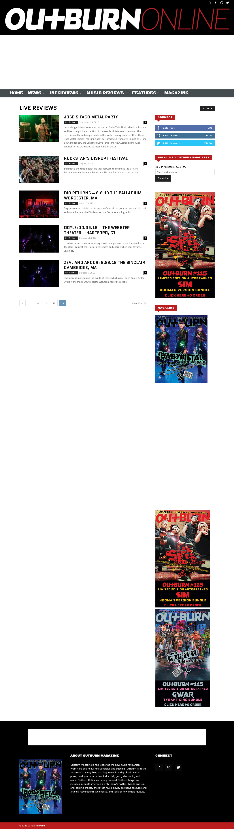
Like (210, 127)
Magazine (176, 93)
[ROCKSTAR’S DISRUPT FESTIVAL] (39, 169)
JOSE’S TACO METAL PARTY (91, 117)
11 (45, 303)
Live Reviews (71, 122)
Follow (207, 135)
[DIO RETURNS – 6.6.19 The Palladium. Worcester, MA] (39, 204)
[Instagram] (221, 2)
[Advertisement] (117, 62)
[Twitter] (227, 2)
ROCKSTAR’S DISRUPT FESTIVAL (96, 158)
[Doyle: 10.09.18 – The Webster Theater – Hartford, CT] (39, 239)
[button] (210, 2)
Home (16, 93)
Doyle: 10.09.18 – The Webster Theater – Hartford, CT (97, 230)
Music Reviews (105, 93)
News (34, 93)
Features (144, 93)
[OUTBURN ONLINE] (117, 20)
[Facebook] (215, 2)
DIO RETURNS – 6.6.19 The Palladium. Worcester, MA (103, 195)
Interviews (64, 93)
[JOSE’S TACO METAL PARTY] (39, 128)
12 (54, 303)
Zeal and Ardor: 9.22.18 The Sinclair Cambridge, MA (104, 265)
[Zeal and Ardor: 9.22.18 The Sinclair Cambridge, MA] (39, 273)
